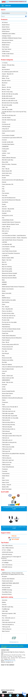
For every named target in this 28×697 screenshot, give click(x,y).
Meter (3, 280)
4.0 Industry (4, 62)
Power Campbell (6, 340)
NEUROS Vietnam (6, 297)
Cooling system (5, 148)
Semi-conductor (5, 620)
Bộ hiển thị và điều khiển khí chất (9, 100)
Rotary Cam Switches (7, 364)
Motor (3, 295)
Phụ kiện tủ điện (5, 320)
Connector (4, 140)
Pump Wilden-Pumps (7, 592)
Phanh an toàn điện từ (7, 311)
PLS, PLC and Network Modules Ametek (11, 329)
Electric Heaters (5, 175)
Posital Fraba (5, 333)
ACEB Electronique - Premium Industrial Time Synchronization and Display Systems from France (12, 573)
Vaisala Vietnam (5, 475)
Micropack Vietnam (6, 42)
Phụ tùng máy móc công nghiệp (9, 322)
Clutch (3, 133)
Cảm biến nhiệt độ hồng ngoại (9, 119)
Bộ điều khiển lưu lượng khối (8, 98)
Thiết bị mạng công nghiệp (8, 446)
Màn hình (4, 262)
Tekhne (3, 400)
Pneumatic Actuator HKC (7, 331)
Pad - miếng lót (5, 306)
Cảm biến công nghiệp (7, 109)
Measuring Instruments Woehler (9, 277)
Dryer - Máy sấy (5, 168)
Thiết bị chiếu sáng (6, 409)
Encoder (4, 177)
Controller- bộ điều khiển (7, 142)
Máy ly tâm (4, 264)
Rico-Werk (4, 362)
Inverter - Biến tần (6, 226)
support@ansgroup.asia (15, 537)
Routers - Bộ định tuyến (7, 375)
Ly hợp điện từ (5, 255)
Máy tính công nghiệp (7, 269)
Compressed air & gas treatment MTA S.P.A (12, 137)
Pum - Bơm (4, 351)
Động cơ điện (5, 162)
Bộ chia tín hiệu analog (7, 91)
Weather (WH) (5, 487)
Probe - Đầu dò (5, 342)
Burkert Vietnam (5, 27)
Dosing (3, 166)
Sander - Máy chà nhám (7, 382)
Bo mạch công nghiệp (7, 105)
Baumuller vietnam (6, 80)
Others (3, 304)
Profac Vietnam (5, 47)
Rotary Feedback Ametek (8, 369)
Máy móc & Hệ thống (7, 266)
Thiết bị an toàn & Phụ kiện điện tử (10, 406)
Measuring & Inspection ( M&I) (9, 613)
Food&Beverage (5, 609)
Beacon (4, 85)
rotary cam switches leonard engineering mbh (12, 366)
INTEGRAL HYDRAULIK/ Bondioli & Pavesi (11, 38)
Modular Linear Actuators (8, 289)
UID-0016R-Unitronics (7, 554)
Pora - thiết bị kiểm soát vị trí (8, 618)
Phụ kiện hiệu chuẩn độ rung (8, 315)
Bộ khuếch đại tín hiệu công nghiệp (10, 102)
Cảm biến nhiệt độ (6, 117)
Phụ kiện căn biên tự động (8, 313)
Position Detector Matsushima (9, 335)
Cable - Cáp (5, 107)
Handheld (4, 213)
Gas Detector (5, 202)
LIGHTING (4, 242)
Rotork (3, 373)
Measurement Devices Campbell (9, 273)
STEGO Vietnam (6, 51)
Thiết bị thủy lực (5, 455)
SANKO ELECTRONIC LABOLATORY (10, 583)
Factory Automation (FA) (7, 184)
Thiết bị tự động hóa (6, 458)
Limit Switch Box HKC (7, 244)
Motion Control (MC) (6, 293)
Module (3, 291)
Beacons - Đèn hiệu (6, 87)
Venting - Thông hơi (6, 484)
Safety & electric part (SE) (8, 378)
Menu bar (8, 5)
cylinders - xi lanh (6, 153)
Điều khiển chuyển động (7, 160)
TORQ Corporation (6, 464)
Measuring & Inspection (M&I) (9, 275)
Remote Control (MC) (7, 358)
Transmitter (4, 471)
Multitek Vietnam (6, 44)
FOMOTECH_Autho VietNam (8, 33)
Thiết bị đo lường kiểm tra (8, 624)
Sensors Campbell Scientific (8, 391)
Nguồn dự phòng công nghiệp (9, 300)
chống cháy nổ (5, 128)
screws (3, 386)
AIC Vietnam (5, 22)
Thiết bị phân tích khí (7, 449)
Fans (3, 186)
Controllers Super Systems (8, 144)
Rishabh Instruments (6, 585)
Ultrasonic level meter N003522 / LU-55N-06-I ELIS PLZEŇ (14, 527)
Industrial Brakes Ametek (7, 220)
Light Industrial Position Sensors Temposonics (12, 240)
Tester (3, 404)
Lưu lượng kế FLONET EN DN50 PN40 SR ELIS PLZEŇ (14, 508)
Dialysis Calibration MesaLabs (9, 157)
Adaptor (4, 67)
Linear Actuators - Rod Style (8, 246)
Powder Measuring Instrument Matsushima (12, 337)
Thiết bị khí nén (5, 438)
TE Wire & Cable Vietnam (8, 53)
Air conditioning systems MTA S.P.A (10, 71)
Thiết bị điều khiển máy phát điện (9, 415)
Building (4, 602)
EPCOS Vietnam (6, 31)
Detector (4, 155)
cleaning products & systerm (8, 131)
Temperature (5, 402)
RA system (4, 576)
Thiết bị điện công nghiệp (8, 413)
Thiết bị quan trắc (6, 451)
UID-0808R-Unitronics (7, 567)
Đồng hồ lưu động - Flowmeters (9, 164)
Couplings (4, 151)
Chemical (4, 604)
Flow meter (4, 195)
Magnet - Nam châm (6, 260)
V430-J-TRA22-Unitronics (8, 547)
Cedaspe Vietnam (6, 29)
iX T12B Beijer (5, 562)
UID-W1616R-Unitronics (7, 552)
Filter (3, 188)
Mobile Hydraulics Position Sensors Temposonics (13, 286)
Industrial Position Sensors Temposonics (11, 222)
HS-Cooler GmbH (6, 587)
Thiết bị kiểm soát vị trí (7, 440)
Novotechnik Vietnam (7, 594)
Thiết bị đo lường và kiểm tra (8, 429)
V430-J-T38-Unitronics (7, 564)
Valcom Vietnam (5, 56)
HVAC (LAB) (5, 611)
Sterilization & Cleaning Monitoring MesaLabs (12, 398)
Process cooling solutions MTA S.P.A (10, 344)
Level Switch (5, 233)
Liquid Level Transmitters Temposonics (11, 253)
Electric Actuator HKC (7, 171)
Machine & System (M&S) (8, 257)
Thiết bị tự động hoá (6, 629)
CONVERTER (5, 146)
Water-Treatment (6, 631)
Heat (3, 217)
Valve (3, 478)
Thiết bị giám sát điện (7, 433)
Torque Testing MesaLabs (8, 467)
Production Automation (7, 349)
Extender (4, 182)
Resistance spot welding (7, 360)
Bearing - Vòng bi (6, 89)
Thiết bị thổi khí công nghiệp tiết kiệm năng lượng (13, 453)
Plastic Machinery (6, 324)
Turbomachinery (5, 473)
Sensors (4, 389)
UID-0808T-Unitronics (7, 560)
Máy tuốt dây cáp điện (7, 271)
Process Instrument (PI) (7, 346)
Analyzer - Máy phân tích (7, 74)
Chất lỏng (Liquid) (6, 126)
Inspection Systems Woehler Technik (10, 224)
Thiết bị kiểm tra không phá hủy (9, 442)
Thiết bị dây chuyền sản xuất (8, 411)
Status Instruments (6, 395)
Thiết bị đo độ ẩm (6, 420)
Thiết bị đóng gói (6, 431)
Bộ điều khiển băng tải (7, 96)
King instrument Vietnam (7, 40)
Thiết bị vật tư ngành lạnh (8, 460)
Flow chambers (5, 193)
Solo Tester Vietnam (6, 49)
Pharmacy (4, 615)
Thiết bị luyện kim (6, 444)
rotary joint (4, 371)
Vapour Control (5, 480)
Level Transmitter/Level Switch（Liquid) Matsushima (14, 235)
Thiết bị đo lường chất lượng (8, 424)
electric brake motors (7, 173)
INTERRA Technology (7, 590)
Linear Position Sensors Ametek (9, 251)
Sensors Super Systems (7, 393)
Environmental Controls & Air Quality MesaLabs (13, 180)
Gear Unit (4, 206)
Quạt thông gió (5, 353)
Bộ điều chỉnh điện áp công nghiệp (10, 94)
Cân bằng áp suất (6, 124)
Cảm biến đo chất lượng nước (9, 115)
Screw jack (4, 384)
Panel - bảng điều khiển (7, 309)
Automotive (4, 600)
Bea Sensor (4, 82)
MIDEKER (4, 282)
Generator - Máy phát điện (8, 208)
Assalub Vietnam (6, 24)
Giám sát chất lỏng (6, 211)
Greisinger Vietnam (6, 36)
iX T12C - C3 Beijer (6, 550)
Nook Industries (5, 302)
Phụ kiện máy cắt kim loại (8, 317)
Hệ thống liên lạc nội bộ (7, 215)
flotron (3, 191)
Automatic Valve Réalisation (8, 578)
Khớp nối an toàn (6, 228)
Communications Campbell (8, 135)
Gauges (4, 204)
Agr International (6, 69)
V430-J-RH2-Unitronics (7, 545)
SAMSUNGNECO (6, 380)
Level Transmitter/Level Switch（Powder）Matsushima (14, 237)
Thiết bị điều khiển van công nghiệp (10, 418)
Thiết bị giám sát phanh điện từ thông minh (12, 435)
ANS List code (5, 76)
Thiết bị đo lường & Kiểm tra (8, 422)
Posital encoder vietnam (7, 581)
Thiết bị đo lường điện (7, 426)
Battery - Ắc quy (5, 78)
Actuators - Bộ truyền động (8, 65)
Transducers (5, 469)
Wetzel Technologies (6, 489)
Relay (3, 355)
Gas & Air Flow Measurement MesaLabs (11, 200)
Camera (4, 122)
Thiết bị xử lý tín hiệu (7, 462)
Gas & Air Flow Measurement (8, 197)
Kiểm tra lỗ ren (5, 231)
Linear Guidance (6, 249)
